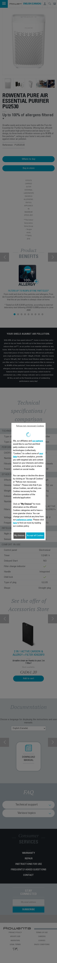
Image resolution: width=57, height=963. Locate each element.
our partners (37, 441)
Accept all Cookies (35, 535)
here (15, 523)
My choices (19, 535)
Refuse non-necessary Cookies (30, 426)
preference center (24, 520)
